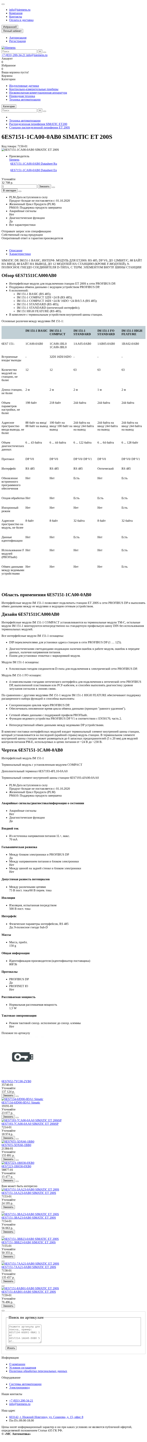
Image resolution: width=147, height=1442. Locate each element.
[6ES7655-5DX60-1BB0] (18, 1141)
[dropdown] (3, 4)
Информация (10, 1357)
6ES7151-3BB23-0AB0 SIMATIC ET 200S (29, 1242)
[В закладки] (17, 1096)
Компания (15, 13)
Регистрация (17, 41)
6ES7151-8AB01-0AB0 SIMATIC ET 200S (29, 1291)
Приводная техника (22, 96)
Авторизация (17, 37)
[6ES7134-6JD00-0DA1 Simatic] (22, 1099)
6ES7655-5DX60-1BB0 (16, 1145)
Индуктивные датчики (24, 85)
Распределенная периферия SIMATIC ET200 (38, 124)
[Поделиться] (19, 191)
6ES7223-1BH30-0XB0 (16, 1166)
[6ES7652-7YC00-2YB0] (23, 1077)
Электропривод (19, 1387)
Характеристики (20, 253)
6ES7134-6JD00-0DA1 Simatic (21, 1102)
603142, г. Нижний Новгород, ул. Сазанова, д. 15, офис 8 (46, 1417)
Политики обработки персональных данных (38, 1371)
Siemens (14, 159)
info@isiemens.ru (19, 9)
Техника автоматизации (25, 99)
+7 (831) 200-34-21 (14, 55)
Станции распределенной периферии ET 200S (39, 127)
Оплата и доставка (21, 20)
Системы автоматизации (25, 1384)
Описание (15, 250)
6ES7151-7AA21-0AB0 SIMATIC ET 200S (29, 1267)
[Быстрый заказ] (53, 187)
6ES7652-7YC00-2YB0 (16, 1081)
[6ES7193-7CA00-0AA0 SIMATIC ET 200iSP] (32, 1120)
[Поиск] (44, 52)
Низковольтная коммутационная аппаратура (38, 92)
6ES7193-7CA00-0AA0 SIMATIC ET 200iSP (30, 1123)
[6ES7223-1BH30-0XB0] (18, 1162)
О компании (17, 1364)
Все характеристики (22, 224)
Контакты (15, 16)
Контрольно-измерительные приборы (33, 89)
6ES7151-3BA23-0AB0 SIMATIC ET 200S (29, 1217)
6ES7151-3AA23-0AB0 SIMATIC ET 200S (29, 1193)
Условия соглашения (22, 1367)
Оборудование (11, 1377)
